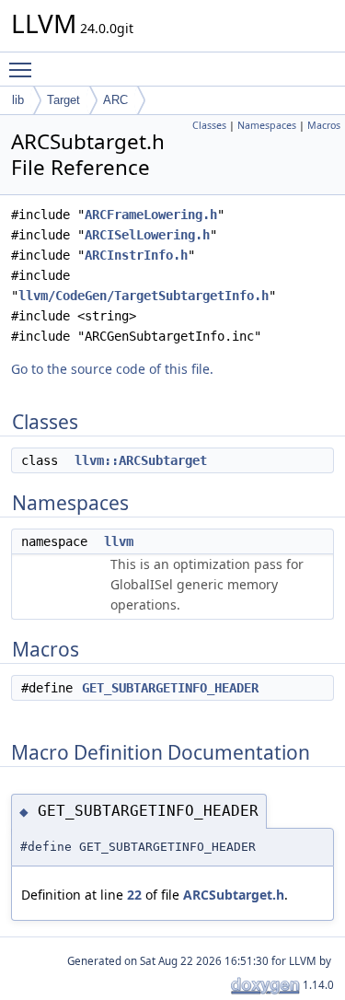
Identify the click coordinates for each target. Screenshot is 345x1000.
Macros (323, 125)
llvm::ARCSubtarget (141, 460)
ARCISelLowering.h (147, 234)
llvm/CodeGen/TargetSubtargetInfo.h (143, 295)
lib (18, 100)
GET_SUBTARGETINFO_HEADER (170, 687)
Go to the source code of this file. (112, 369)
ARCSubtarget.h (233, 894)
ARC (115, 100)
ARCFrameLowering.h (151, 214)
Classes (209, 125)
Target (63, 100)
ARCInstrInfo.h (136, 255)
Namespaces (266, 125)
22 (134, 894)
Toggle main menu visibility (23, 69)
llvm (118, 541)
